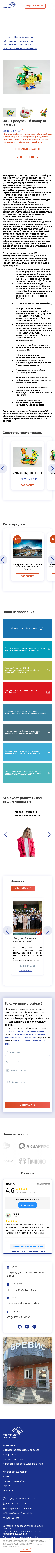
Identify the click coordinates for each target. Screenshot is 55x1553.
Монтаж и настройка (13, 1481)
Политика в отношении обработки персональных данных (22, 1533)
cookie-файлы (20, 1540)
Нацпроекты (9, 1455)
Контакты (8, 1490)
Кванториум (9, 1445)
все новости (23, 888)
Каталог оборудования (15, 1472)
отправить (27, 1105)
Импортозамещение (13, 1459)
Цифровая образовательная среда (21, 1450)
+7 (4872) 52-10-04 (19, 139)
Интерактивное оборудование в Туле (23, 1464)
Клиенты (7, 1477)
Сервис (6, 1486)
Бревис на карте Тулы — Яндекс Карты (27, 1251)
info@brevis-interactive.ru (30, 142)
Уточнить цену (27, 157)
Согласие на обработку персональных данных (25, 1031)
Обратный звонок (35, 6)
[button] (2, 468)
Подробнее (27, 485)
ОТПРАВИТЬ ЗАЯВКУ (27, 149)
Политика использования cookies (21, 1537)
